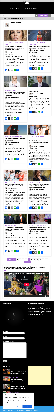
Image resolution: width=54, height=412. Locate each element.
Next (27, 262)
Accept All (27, 406)
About (4, 410)
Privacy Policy (11, 410)
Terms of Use (29, 410)
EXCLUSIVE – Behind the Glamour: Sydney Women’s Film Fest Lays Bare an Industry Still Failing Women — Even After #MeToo (14, 48)
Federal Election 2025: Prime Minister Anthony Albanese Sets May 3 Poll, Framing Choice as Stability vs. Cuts (15, 229)
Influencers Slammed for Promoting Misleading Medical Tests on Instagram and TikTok (39, 228)
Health (37, 42)
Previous (11, 259)
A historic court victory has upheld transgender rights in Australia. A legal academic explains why (17, 387)
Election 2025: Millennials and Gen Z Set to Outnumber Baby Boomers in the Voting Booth (15, 185)
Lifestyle (19, 136)
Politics (38, 88)
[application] (26, 284)
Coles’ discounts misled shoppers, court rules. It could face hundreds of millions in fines (18, 380)
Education (7, 88)
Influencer (43, 42)
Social (6, 44)
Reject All (18, 406)
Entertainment (40, 136)
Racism (41, 139)
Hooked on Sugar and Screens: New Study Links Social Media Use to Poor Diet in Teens (39, 47)
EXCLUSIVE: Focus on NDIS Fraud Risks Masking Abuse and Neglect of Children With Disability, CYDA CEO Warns (15, 94)
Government (14, 88)
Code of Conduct (20, 410)
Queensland (32, 44)
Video (14, 90)
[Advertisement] (39, 375)
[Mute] (45, 296)
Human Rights (9, 90)
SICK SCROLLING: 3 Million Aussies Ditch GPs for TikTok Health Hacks (15, 139)
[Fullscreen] (47, 296)
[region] (18, 401)
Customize (9, 406)
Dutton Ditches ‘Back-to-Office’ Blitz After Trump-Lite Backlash (38, 90)
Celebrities (8, 42)
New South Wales (18, 42)
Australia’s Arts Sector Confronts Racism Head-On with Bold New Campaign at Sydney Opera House (39, 142)
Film (12, 42)
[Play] (5, 296)
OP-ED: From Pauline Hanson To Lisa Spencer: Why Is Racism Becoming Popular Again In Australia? (18, 372)
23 (46, 259)
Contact (35, 410)
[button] (36, 15)
